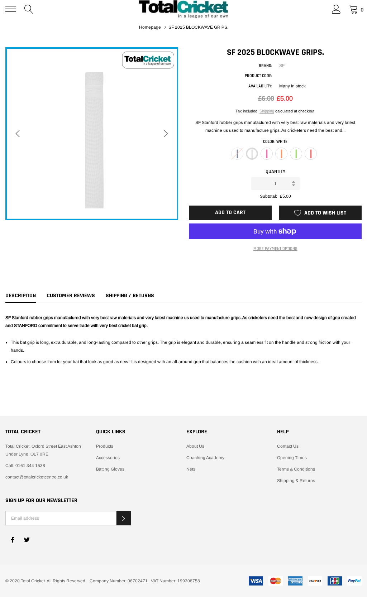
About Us (195, 446)
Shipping (266, 111)
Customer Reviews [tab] (71, 295)
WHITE (252, 154)
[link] (12, 540)
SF (282, 65)
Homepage (150, 27)
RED (311, 154)
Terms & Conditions (296, 469)
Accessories (108, 457)
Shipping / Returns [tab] (130, 295)
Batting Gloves (110, 469)
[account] (336, 9)
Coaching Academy (205, 457)
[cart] (353, 9)
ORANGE (281, 154)
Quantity (275, 171)
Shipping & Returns (296, 480)
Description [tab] (20, 295)
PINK (267, 154)
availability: (260, 86)
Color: (275, 141)
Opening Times (292, 457)
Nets (190, 469)
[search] (28, 9)
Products (104, 446)
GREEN (296, 154)
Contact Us (288, 446)
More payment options (275, 248)
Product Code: (258, 75)
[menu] (10, 9)
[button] (123, 518)
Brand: (265, 65)
